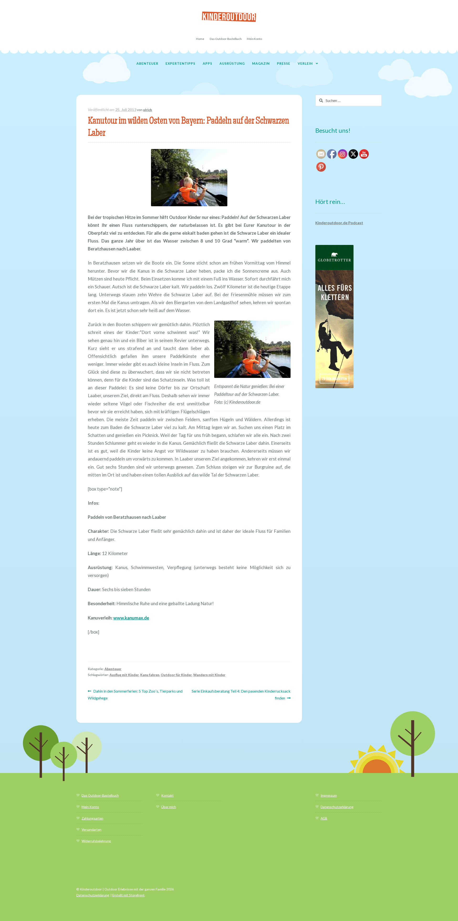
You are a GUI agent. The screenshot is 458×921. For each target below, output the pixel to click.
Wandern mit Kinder (209, 675)
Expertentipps (180, 63)
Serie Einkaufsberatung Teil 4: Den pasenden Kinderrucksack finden (241, 694)
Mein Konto (254, 39)
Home (200, 39)
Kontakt (167, 795)
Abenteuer (147, 63)
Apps (207, 63)
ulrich (147, 110)
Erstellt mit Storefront (128, 895)
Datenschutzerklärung (337, 807)
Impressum (329, 795)
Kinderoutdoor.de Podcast (339, 222)
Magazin (261, 63)
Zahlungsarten (92, 818)
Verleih (305, 63)
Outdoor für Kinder (176, 675)
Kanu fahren (149, 675)
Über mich (168, 807)
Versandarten (91, 829)
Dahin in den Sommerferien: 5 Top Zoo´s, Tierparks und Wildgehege (135, 694)
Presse (283, 63)
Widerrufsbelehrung (96, 841)
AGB (324, 818)
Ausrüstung (232, 63)
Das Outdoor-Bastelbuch (226, 39)
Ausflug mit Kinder (124, 675)
